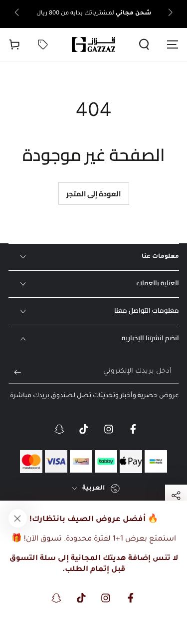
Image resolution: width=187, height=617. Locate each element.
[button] (144, 44)
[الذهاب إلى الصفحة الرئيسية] (94, 44)
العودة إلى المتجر (93, 193)
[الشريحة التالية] (17, 14)
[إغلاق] (17, 518)
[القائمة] (173, 44)
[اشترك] (14, 372)
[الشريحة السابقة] (169, 14)
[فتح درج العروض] (42, 44)
